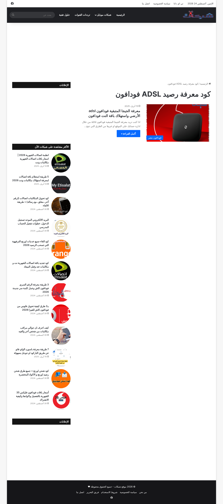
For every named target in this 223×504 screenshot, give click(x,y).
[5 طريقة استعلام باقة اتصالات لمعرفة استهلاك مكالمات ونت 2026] (61, 184)
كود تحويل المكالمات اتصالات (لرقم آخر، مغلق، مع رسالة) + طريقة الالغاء (31, 202)
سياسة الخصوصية (161, 3)
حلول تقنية (64, 15)
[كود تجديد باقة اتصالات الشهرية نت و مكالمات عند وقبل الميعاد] (61, 270)
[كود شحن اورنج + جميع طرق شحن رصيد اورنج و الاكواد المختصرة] (61, 378)
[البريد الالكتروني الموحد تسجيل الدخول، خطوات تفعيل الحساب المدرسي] (61, 227)
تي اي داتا (178, 3)
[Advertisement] (111, 52)
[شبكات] (198, 15)
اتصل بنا (146, 3)
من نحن (143, 492)
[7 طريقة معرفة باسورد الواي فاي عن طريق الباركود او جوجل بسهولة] (61, 357)
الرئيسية (120, 15)
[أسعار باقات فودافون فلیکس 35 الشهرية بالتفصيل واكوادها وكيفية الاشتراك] (61, 400)
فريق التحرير (93, 492)
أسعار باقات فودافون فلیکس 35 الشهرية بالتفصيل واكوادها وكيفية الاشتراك (32, 396)
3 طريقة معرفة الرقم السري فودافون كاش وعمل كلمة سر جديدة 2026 (31, 288)
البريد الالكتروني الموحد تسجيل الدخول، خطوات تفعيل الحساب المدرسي (33, 223)
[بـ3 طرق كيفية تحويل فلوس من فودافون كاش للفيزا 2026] (61, 314)
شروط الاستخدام (109, 492)
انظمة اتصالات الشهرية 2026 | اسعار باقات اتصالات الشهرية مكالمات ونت (33, 158)
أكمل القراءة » (128, 133)
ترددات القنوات (82, 15)
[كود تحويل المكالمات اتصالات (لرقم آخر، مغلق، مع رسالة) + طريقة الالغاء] (61, 206)
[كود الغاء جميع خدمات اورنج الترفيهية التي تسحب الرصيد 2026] (61, 249)
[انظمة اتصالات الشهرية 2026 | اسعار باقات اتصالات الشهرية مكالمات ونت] (61, 162)
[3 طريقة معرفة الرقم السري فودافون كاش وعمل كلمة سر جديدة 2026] (61, 292)
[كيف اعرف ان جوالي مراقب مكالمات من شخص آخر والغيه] (61, 335)
